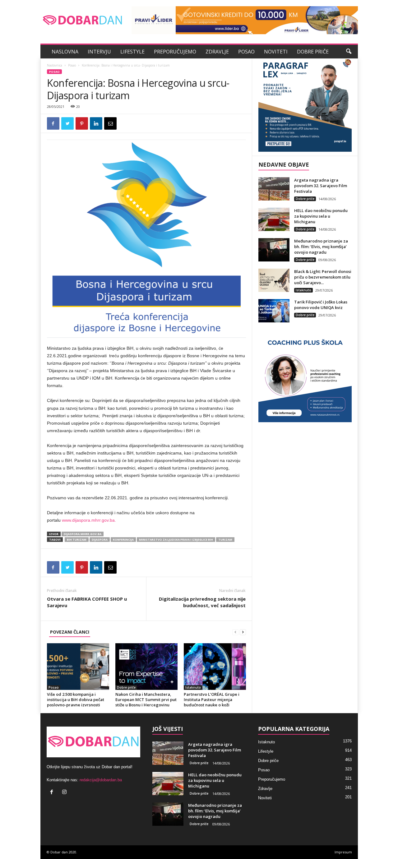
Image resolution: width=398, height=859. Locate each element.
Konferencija (123, 540)
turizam (225, 540)
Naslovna (65, 51)
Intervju (99, 51)
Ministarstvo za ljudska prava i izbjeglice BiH (176, 540)
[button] (348, 51)
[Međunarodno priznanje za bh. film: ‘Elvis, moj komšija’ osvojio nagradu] (273, 249)
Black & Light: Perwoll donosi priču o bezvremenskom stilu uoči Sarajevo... (322, 277)
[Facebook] (53, 792)
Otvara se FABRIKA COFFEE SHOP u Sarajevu (87, 602)
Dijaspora (100, 540)
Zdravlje (217, 51)
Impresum (343, 852)
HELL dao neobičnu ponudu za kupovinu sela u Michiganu (321, 216)
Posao (246, 51)
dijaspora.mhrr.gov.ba (82, 534)
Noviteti (276, 51)
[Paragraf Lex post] (305, 105)
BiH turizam (76, 540)
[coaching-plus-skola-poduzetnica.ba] (305, 375)
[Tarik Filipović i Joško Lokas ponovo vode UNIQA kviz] (273, 310)
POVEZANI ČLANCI (69, 632)
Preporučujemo (175, 51)
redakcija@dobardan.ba (101, 780)
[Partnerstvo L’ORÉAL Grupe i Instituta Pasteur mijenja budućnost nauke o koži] (215, 666)
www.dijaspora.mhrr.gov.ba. (89, 520)
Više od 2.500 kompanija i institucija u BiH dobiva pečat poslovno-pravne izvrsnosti (75, 699)
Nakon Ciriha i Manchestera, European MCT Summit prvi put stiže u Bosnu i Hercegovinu (146, 699)
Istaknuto (193, 687)
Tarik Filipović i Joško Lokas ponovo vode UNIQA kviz (320, 304)
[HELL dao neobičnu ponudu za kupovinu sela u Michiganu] (273, 219)
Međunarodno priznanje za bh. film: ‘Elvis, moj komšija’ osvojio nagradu (321, 246)
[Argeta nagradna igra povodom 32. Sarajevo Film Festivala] (273, 189)
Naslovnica (54, 65)
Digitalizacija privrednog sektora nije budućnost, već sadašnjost (202, 602)
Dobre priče (313, 51)
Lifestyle (132, 51)
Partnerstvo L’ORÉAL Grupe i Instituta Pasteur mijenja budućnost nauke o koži (211, 699)
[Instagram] (65, 792)
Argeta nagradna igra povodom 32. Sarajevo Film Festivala (320, 185)
